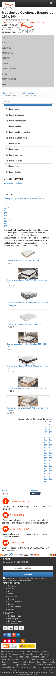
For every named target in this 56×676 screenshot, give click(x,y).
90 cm (6, 207)
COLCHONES (7, 47)
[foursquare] (18, 635)
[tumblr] (18, 641)
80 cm (6, 205)
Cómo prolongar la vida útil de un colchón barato (24, 198)
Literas (11, 604)
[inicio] (21, 628)
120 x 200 (48, 450)
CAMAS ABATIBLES (9, 68)
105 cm (7, 210)
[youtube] (14, 641)
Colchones (14, 93)
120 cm (7, 213)
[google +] (14, 635)
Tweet (4, 490)
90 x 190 (48, 432)
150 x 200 (48, 471)
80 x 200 (48, 426)
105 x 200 (48, 442)
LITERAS (5, 73)
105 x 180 (48, 437)
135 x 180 (48, 452)
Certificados (13, 623)
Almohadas (12, 593)
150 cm (7, 220)
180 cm (7, 226)
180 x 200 (48, 481)
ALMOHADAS (7, 53)
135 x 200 (48, 458)
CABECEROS (6, 58)
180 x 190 (48, 479)
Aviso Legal (13, 618)
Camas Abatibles (15, 601)
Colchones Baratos (30, 93)
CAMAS (5, 63)
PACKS (4, 84)
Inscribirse (28, 574)
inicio (5, 93)
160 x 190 (48, 473)
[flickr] (9, 641)
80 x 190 (48, 424)
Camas (11, 599)
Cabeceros (12, 596)
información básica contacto (21, 581)
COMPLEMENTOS (9, 79)
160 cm (7, 223)
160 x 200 (48, 476)
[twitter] (9, 635)
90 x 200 (48, 434)
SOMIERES (6, 42)
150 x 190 (48, 468)
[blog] (23, 641)
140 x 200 (48, 463)
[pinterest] (5, 641)
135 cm (7, 215)
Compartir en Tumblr (35, 493)
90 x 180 (48, 429)
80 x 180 (48, 421)
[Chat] (10, 628)
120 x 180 (48, 445)
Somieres (12, 588)
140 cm (7, 218)
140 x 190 (48, 460)
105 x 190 (48, 439)
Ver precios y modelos (13, 183)
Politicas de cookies (16, 615)
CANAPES (6, 37)
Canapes (12, 586)
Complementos (14, 606)
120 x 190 (48, 447)
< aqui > (35, 674)
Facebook (34, 490)
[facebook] (5, 635)
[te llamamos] (5, 628)
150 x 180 (48, 465)
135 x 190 (48, 455)
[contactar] (16, 628)
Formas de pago (15, 621)
